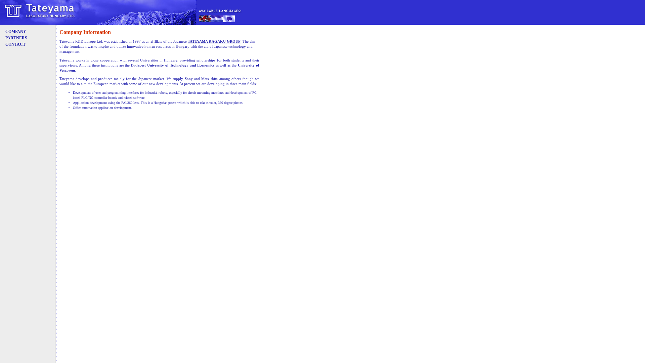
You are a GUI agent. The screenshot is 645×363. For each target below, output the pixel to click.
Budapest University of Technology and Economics (172, 65)
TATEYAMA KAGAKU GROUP (214, 41)
